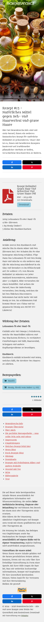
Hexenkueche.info (14, 424)
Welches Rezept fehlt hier (18, 446)
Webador (24, 616)
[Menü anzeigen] (40, 3)
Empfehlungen (12, 443)
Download (24, 205)
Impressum (11, 440)
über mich (10, 430)
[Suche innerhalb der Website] (4, 3)
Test (7, 479)
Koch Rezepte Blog (14, 453)
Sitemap (9, 456)
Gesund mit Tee (13, 469)
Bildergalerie (11, 476)
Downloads (10, 459)
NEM (7, 472)
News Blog (10, 450)
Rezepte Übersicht (14, 427)
